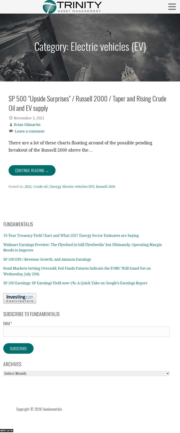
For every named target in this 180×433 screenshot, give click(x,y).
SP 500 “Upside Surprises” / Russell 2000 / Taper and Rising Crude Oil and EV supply (87, 103)
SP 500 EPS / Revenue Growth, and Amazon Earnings (47, 259)
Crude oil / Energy (47, 186)
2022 (28, 186)
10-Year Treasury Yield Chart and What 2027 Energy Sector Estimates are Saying (71, 235)
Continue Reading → (32, 170)
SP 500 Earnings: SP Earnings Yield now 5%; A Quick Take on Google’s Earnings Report (75, 283)
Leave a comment (29, 131)
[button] (173, 6)
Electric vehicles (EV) (78, 186)
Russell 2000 (105, 186)
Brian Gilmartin (27, 125)
